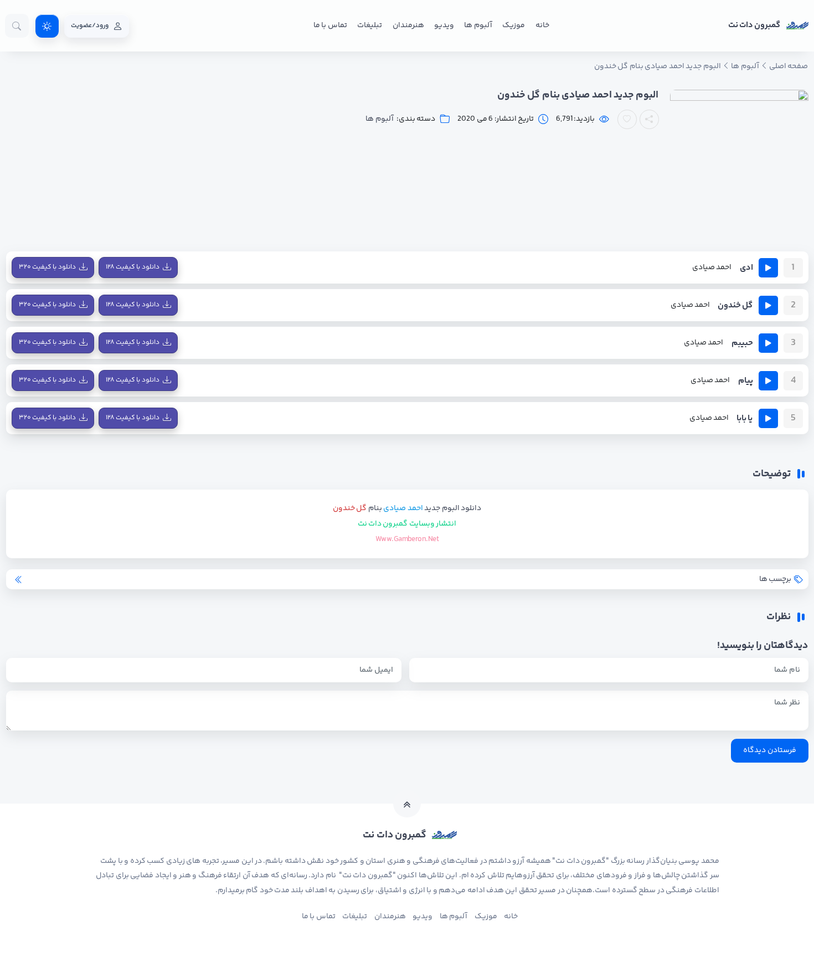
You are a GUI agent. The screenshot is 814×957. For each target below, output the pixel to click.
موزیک (513, 25)
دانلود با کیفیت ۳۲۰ (47, 267)
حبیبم (742, 343)
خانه (542, 25)
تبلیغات (369, 25)
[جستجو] (17, 26)
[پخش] (768, 267)
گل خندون (735, 305)
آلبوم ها (478, 25)
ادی (746, 268)
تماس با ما (330, 25)
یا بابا (744, 418)
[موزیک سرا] (47, 26)
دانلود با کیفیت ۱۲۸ (132, 267)
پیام (745, 381)
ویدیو (444, 25)
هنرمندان (408, 25)
